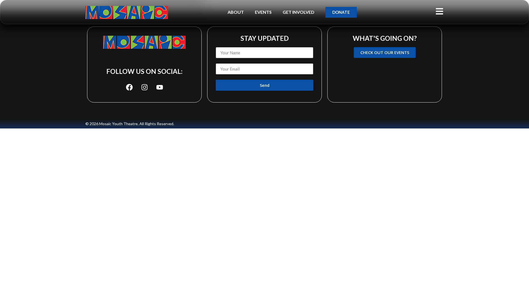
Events (263, 12)
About (236, 12)
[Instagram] (144, 87)
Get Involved (298, 12)
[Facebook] (129, 87)
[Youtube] (159, 87)
